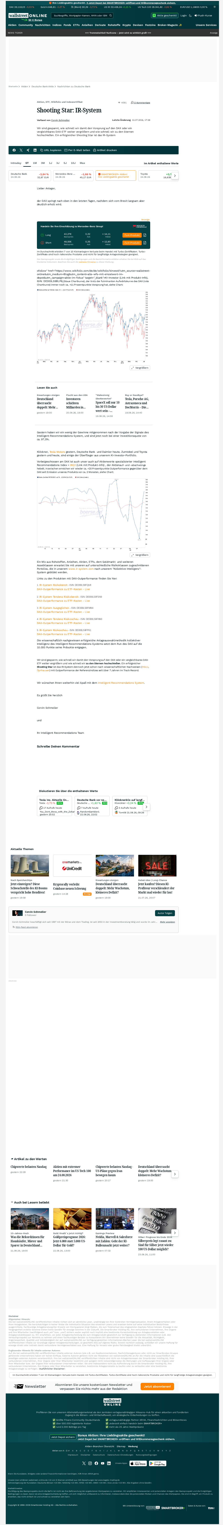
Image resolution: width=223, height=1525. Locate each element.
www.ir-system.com (81, 568)
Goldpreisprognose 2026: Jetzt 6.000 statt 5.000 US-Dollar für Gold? (69, 1241)
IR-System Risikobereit (53, 585)
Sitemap (121, 1446)
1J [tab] (50, 163)
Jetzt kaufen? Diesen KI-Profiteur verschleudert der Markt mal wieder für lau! (156, 888)
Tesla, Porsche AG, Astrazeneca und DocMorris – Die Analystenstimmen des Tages (137, 403)
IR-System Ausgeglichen (54, 607)
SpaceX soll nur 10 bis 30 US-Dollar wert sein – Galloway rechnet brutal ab (108, 406)
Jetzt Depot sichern (63, 1437)
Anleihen (87, 25)
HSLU (145, 666)
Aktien (12, 25)
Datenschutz (99, 1455)
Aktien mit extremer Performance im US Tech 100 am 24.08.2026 (72, 1171)
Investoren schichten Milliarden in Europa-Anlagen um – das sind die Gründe (77, 403)
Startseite (13, 86)
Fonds (67, 25)
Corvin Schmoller (60, 120)
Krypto (126, 25)
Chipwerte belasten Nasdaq (29, 1167)
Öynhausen (43, 670)
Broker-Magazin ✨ (170, 25)
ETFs (76, 25)
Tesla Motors (57, 451)
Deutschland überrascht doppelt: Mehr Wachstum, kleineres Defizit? (48, 403)
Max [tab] (82, 163)
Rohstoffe (114, 25)
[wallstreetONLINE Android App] (157, 1465)
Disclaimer (85, 1455)
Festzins (150, 25)
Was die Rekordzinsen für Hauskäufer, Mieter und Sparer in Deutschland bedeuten (27, 1241)
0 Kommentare (142, 102)
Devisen (138, 25)
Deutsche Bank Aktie (43, 86)
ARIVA (90, 1474)
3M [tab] (43, 163)
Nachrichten (42, 25)
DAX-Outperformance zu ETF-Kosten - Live (63, 589)
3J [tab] (57, 163)
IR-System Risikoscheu (53, 630)
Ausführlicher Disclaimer (51, 1369)
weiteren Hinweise (87, 262)
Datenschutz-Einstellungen (120, 1455)
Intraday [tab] (16, 163)
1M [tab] (35, 163)
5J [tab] (65, 163)
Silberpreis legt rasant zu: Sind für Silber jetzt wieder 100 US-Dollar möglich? (156, 1245)
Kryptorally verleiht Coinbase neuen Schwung (69, 886)
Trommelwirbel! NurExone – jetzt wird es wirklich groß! (88, 33)
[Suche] (110, 15)
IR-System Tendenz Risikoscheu (59, 619)
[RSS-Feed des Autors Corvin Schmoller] (14, 927)
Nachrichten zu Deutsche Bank (73, 86)
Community (25, 25)
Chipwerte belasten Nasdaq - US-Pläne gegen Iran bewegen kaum (114, 1171)
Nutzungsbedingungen (146, 1455)
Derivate (100, 25)
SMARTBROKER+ (153, 1423)
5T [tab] (27, 163)
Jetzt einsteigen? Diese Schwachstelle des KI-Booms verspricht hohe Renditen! (29, 888)
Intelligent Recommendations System (121, 682)
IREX (73, 465)
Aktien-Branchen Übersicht (99, 1446)
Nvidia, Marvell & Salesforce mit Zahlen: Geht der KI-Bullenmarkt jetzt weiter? (114, 1241)
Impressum (73, 1455)
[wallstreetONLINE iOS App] (138, 1465)
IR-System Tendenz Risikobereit (58, 596)
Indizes (56, 25)
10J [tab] (73, 163)
